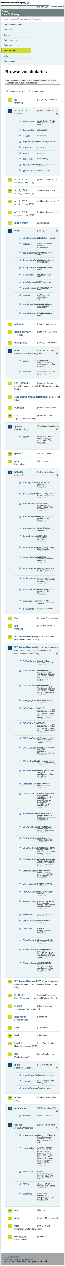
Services (8, 56)
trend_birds (28, 159)
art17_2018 (20, 212)
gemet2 (18, 453)
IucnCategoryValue (30, 282)
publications (21, 1108)
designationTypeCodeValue (30, 267)
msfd (17, 1064)
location (26, 136)
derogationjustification (30, 536)
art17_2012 (20, 201)
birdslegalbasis (30, 482)
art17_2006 (20, 190)
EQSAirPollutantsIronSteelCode (30, 827)
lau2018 (18, 1043)
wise (17, 1226)
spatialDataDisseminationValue (30, 304)
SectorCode (28, 915)
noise (17, 1097)
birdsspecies (29, 528)
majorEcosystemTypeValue (30, 288)
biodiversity (21, 223)
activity (26, 361)
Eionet (15, 19)
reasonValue (28, 1148)
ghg (16, 461)
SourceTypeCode (30, 921)
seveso (18, 1125)
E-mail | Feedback (12, 1256)
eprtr (17, 350)
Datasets (8, 29)
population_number (30, 141)
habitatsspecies (30, 601)
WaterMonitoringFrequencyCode (30, 940)
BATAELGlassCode (30, 708)
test (16, 1210)
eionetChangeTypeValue (30, 275)
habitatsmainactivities (30, 568)
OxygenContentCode (30, 884)
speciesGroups (30, 1088)
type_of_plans (29, 170)
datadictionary (22, 332)
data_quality (28, 130)
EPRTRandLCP (23, 383)
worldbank (20, 1236)
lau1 (16, 1027)
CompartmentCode (30, 784)
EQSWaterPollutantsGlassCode (30, 848)
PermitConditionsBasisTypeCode (30, 892)
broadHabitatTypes (30, 1075)
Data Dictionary (25, 19)
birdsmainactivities (30, 494)
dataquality (20, 342)
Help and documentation (14, 24)
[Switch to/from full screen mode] (47, 6)
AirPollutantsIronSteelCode (30, 685)
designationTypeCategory (30, 260)
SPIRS (26, 1184)
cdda (17, 230)
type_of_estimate (30, 165)
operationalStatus (30, 1135)
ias (16, 618)
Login (42, 7)
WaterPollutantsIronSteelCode (30, 963)
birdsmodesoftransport (30, 517)
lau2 (16, 1035)
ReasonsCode (29, 901)
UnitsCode (27, 929)
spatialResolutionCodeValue (30, 313)
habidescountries (30, 547)
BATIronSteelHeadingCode (30, 771)
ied (16, 625)
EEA (16, 2)
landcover (20, 1016)
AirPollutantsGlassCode (30, 670)
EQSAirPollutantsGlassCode (30, 814)
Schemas (8, 45)
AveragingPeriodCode (30, 700)
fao (16, 415)
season (26, 153)
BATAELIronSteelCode (30, 723)
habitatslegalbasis (30, 557)
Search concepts (38, 91)
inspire (18, 1006)
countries (27, 437)
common (19, 324)
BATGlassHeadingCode (30, 748)
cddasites (27, 244)
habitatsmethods (30, 578)
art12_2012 (20, 110)
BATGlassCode (30, 738)
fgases (18, 426)
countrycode (28, 121)
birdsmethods (29, 503)
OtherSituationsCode (30, 871)
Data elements (10, 40)
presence (27, 147)
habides (19, 472)
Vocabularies (10, 51)
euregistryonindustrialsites (25, 397)
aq (15, 99)
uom (17, 1218)
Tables (7, 35)
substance (27, 1194)
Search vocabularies (17, 91)
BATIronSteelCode (30, 761)
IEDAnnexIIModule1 (25, 636)
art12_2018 (20, 179)
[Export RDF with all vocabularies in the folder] (57, 114)
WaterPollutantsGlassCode (30, 950)
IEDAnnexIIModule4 (25, 981)
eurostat (19, 407)
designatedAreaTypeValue (30, 253)
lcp (16, 1054)
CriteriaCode (28, 793)
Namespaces (9, 61)
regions (26, 295)
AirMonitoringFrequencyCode (30, 661)
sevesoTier (28, 1171)
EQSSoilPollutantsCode (30, 838)
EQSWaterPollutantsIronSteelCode (30, 859)
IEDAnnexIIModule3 (25, 647)
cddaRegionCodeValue (30, 238)
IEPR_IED (20, 995)
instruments (28, 609)
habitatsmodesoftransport (30, 589)
